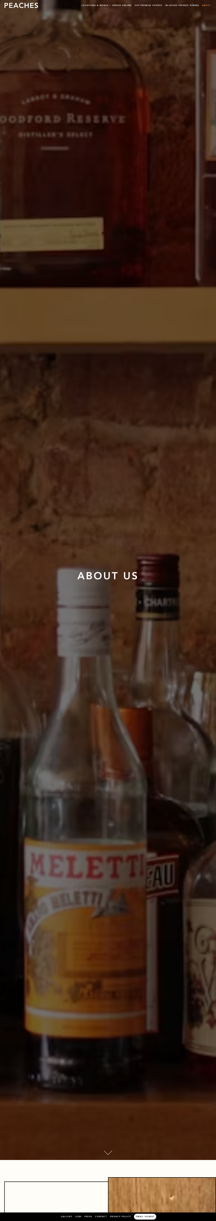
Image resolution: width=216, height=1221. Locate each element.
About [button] (206, 5)
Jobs (78, 1216)
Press (88, 1216)
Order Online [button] (122, 5)
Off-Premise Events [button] (148, 5)
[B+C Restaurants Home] (21, 5)
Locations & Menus (95, 5)
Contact (101, 1216)
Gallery (66, 1216)
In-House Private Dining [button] (182, 5)
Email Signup (145, 1216)
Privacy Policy (120, 1216)
